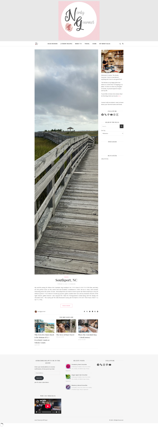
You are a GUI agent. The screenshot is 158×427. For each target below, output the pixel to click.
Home (94, 43)
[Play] (37, 412)
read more (66, 305)
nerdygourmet (41, 311)
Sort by (103, 130)
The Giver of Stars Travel (65, 335)
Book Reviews (53, 43)
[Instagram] (114, 114)
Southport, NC (66, 280)
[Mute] (56, 412)
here (119, 96)
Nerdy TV (78, 43)
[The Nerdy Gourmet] (79, 20)
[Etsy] (117, 114)
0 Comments (71, 284)
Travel (87, 43)
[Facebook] (102, 114)
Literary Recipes (66, 43)
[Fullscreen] (59, 412)
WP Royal (45, 420)
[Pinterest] (108, 114)
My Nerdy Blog (104, 43)
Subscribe (39, 378)
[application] (48, 406)
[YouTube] (111, 114)
